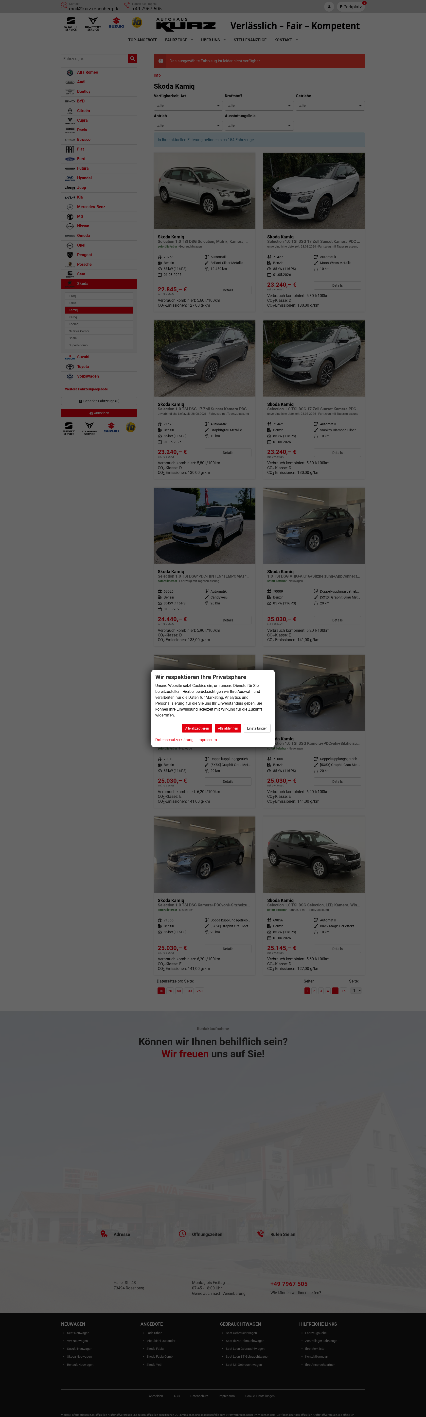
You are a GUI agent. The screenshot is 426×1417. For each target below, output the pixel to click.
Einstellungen (257, 728)
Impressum (207, 739)
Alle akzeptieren (197, 728)
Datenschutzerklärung (174, 739)
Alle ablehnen (228, 728)
